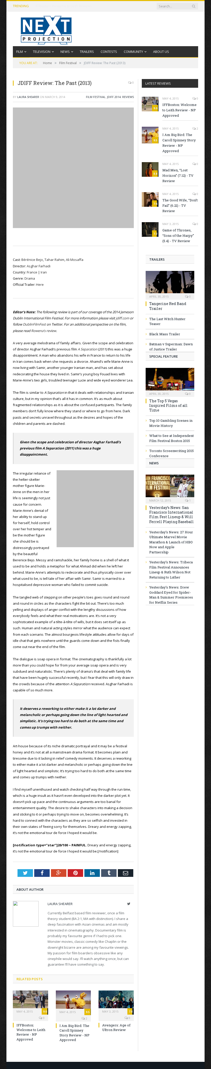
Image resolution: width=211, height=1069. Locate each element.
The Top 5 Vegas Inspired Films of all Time (168, 405)
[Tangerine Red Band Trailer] (170, 284)
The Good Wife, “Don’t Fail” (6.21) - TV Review (180, 205)
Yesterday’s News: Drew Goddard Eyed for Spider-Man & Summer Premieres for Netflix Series (171, 595)
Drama (29, 278)
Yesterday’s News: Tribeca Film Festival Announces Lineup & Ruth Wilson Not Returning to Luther (171, 570)
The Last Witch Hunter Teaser (167, 321)
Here (40, 284)
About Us (161, 51)
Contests (109, 51)
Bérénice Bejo (32, 259)
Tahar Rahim (54, 259)
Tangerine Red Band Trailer (167, 306)
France (32, 272)
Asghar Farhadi (38, 266)
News (65, 51)
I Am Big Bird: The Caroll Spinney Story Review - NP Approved (74, 1032)
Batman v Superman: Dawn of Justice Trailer (171, 346)
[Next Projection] (46, 28)
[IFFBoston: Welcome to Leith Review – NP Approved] (30, 1001)
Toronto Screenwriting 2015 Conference (171, 453)
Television (41, 51)
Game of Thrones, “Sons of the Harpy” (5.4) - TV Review (178, 235)
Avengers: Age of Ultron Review (116, 1027)
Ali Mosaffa (74, 259)
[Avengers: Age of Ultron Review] (116, 1001)
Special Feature (163, 356)
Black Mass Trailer (164, 334)
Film (19, 51)
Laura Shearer (28, 97)
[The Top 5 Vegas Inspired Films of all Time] (170, 381)
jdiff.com (122, 318)
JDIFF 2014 (114, 97)
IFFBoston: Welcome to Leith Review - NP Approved (66, 6)
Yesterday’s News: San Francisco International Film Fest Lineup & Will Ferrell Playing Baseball (171, 514)
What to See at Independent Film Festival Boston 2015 (171, 438)
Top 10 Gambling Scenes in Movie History (170, 423)
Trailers (87, 51)
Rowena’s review (43, 330)
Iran (44, 272)
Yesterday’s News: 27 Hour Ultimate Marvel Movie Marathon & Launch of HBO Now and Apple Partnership (171, 542)
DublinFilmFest (34, 324)
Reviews (128, 97)
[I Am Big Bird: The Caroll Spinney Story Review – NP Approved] (73, 1002)
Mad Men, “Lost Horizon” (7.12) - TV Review (178, 175)
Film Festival (96, 97)
